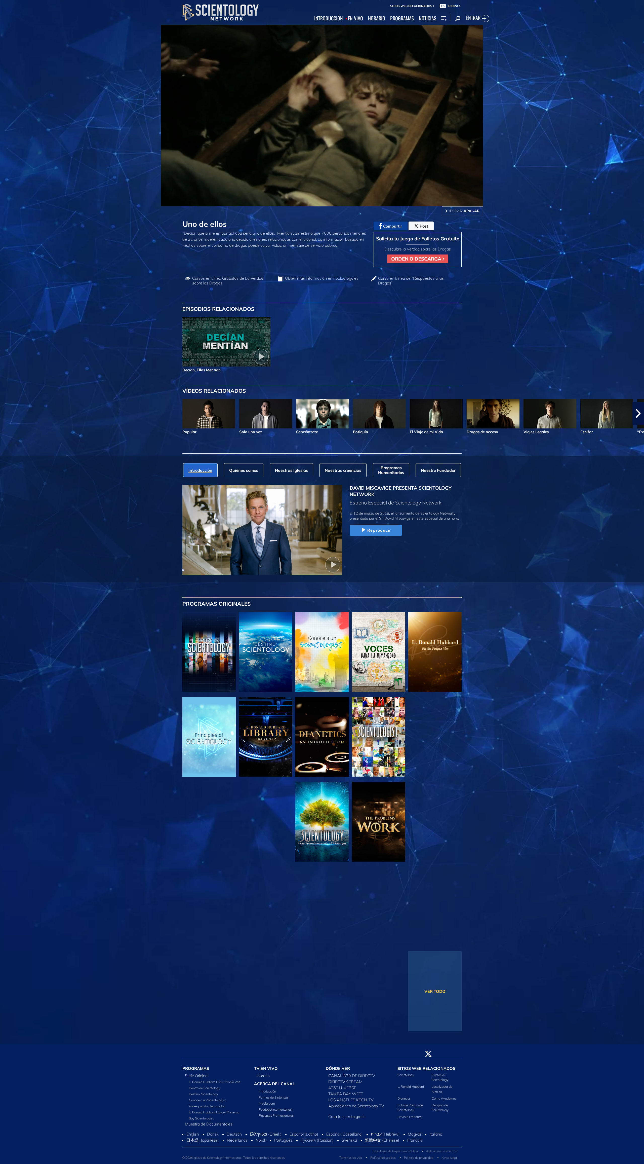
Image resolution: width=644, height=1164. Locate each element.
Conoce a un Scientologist (207, 1103)
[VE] (209, 737)
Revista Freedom (409, 1120)
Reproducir (379, 530)
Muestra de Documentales (208, 1127)
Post (424, 226)
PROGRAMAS (402, 18)
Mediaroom (267, 1106)
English (192, 1147)
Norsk (261, 1153)
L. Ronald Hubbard (410, 1089)
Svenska (349, 1153)
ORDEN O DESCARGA (416, 259)
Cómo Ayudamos (444, 1101)
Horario (263, 1078)
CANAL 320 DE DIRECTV (351, 1078)
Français (414, 1153)
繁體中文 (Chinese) (382, 1153)
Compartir (392, 226)
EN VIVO (355, 18)
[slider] (332, 201)
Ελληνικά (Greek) (265, 1147)
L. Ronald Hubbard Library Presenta (214, 1115)
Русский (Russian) (317, 1153)
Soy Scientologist (201, 1121)
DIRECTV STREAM (345, 1084)
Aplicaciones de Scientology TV (356, 1108)
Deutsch (234, 1147)
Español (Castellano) (344, 1147)
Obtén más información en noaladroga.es (321, 278)
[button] (6, 413)
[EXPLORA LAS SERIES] (209, 652)
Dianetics (404, 1101)
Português (283, 1153)
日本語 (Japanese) (202, 1153)
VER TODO (435, 991)
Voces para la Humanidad (207, 1109)
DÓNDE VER (338, 1071)
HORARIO (376, 18)
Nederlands (237, 1153)
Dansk (213, 1147)
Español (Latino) (304, 1147)
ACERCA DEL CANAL (274, 1086)
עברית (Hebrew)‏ (385, 1147)
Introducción (267, 1094)
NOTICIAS (427, 18)
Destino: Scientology (203, 1097)
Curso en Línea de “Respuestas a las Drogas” (411, 280)
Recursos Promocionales (276, 1118)
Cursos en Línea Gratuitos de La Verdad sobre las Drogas (227, 280)
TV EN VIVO (266, 1071)
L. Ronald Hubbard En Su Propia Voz (214, 1085)
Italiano (435, 1147)
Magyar (414, 1147)
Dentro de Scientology (204, 1091)
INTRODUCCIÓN (328, 18)
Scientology (405, 1078)
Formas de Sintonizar (274, 1100)
